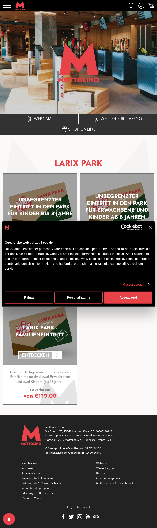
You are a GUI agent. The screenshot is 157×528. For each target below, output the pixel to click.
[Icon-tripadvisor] (95, 517)
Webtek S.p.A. (105, 439)
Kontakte (27, 468)
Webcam (101, 463)
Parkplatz (102, 473)
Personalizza (76, 297)
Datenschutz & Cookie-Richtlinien (42, 483)
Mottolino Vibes (31, 497)
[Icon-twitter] (70, 517)
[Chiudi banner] (150, 227)
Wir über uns (30, 463)
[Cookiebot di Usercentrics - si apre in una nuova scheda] (124, 227)
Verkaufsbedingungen (35, 488)
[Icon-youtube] (87, 517)
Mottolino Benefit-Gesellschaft (114, 483)
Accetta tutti (128, 297)
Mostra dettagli (134, 284)
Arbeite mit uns (31, 473)
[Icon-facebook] (62, 517)
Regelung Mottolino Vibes (37, 478)
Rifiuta (29, 297)
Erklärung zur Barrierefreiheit (39, 493)
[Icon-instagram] (78, 517)
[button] (9, 519)
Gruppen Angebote (108, 478)
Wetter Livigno (105, 468)
